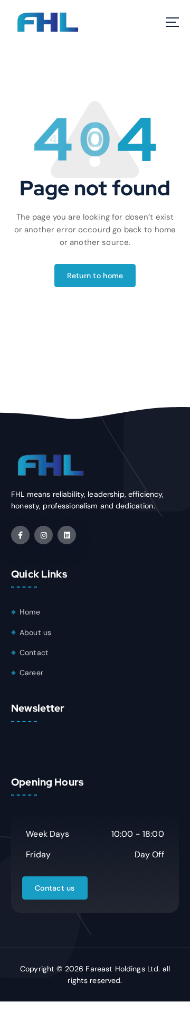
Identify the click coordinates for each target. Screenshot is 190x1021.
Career (31, 672)
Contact (34, 652)
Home (30, 612)
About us (35, 632)
